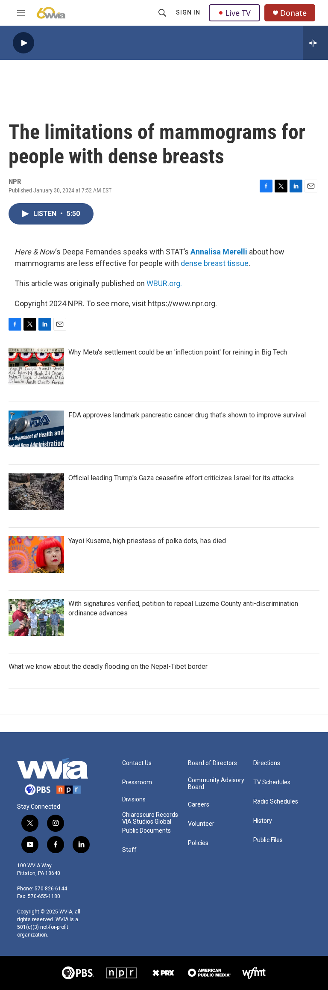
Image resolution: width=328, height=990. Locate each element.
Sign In (188, 12)
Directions (266, 763)
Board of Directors (212, 763)
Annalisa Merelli (218, 251)
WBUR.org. (164, 283)
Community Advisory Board (216, 783)
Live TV (238, 13)
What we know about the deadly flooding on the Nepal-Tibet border (108, 666)
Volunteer (201, 824)
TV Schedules (271, 782)
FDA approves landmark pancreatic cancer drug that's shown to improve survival (187, 415)
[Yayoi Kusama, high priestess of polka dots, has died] (36, 554)
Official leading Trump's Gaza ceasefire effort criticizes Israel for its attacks (181, 478)
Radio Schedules (275, 801)
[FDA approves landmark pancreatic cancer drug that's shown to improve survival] (36, 429)
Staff (129, 850)
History (262, 821)
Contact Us (137, 763)
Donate (293, 13)
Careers (198, 804)
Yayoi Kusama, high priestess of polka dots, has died (147, 541)
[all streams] (315, 43)
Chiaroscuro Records (150, 815)
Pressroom (137, 782)
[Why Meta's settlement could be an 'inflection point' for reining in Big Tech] (36, 366)
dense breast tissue (215, 263)
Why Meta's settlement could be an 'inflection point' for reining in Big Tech (177, 352)
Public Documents (146, 830)
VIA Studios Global (146, 822)
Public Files (268, 840)
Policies (198, 843)
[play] (23, 43)
